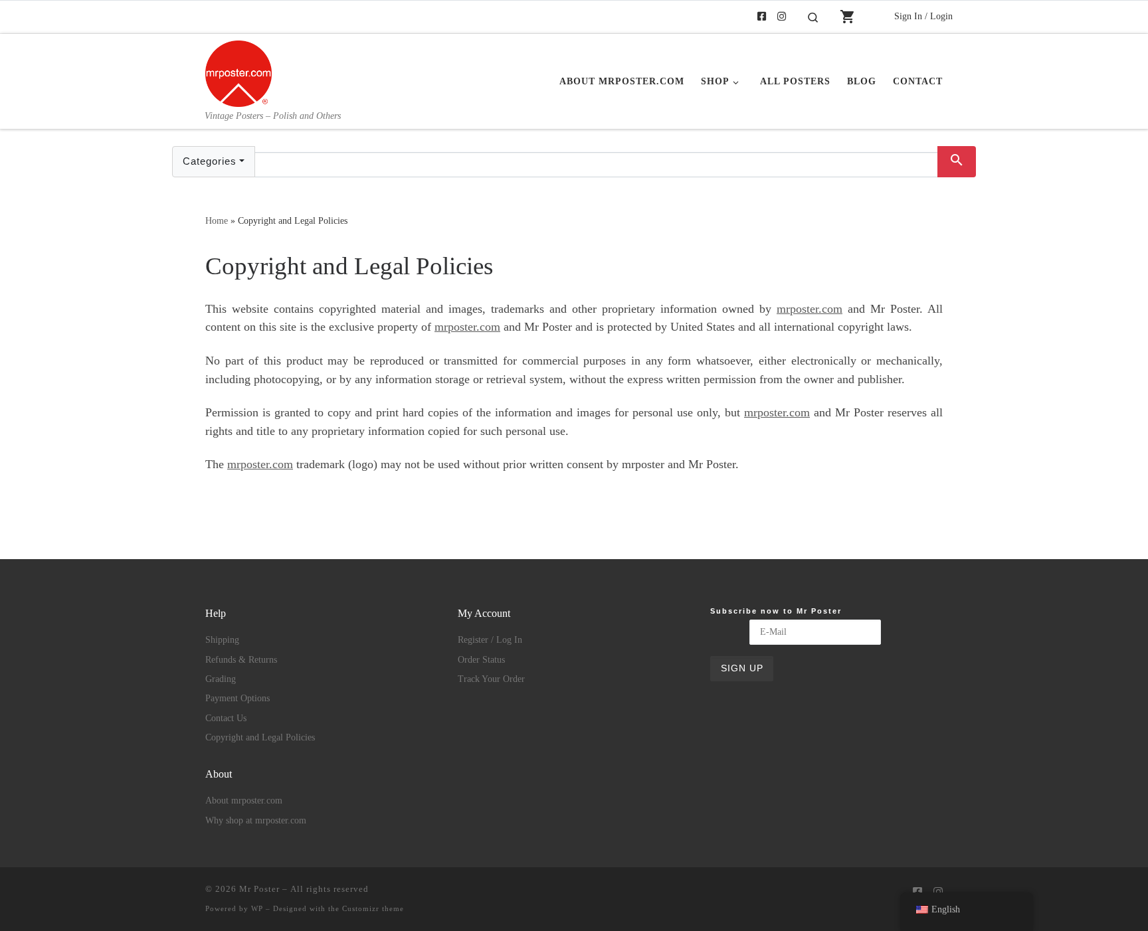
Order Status (481, 660)
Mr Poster (259, 889)
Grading (220, 679)
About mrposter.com (243, 800)
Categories (210, 161)
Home (216, 220)
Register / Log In (490, 640)
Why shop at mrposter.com (255, 820)
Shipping (222, 640)
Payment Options (237, 698)
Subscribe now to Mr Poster (776, 611)
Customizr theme (373, 908)
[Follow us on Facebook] (761, 17)
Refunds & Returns (241, 660)
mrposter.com (809, 308)
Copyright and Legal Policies (260, 737)
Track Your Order (491, 679)
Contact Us (225, 718)
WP (257, 908)
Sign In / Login (923, 16)
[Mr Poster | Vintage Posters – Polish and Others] (238, 71)
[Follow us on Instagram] (781, 17)
